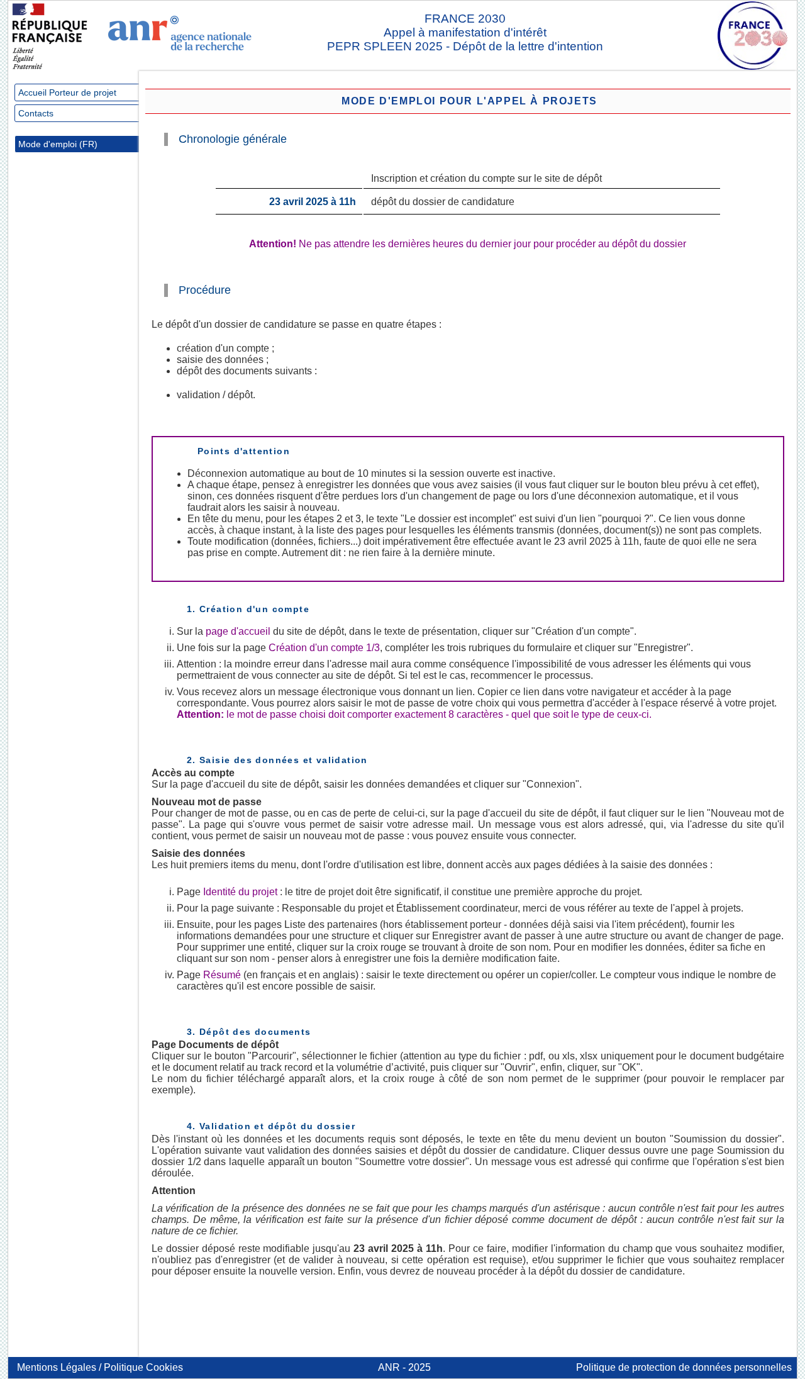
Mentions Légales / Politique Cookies (100, 1367)
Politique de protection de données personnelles (684, 1367)
